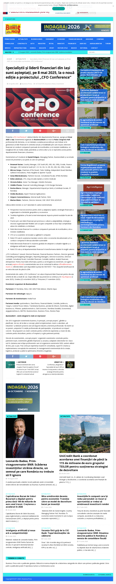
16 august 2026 (87, 205)
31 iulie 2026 (86, 128)
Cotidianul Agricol (104, 574)
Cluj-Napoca (66, 277)
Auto (32, 44)
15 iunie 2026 (83, 541)
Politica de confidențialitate (68, 5)
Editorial (83, 48)
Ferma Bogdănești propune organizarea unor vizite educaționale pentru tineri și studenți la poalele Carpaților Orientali (94, 170)
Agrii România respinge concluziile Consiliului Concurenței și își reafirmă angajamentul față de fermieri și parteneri (93, 197)
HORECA (33, 48)
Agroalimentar (96, 44)
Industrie (41, 44)
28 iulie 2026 (65, 473)
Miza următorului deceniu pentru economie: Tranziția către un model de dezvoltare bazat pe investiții (56, 500)
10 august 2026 (87, 103)
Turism (108, 44)
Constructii (22, 44)
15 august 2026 (87, 230)
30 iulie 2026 (86, 177)
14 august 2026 (87, 78)
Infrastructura (20, 48)
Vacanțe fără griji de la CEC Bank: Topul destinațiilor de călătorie (55, 533)
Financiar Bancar (75, 39)
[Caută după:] (99, 52)
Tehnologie (9, 44)
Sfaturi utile (63, 48)
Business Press (27, 84)
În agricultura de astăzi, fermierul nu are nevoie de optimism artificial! (93, 122)
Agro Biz (83, 44)
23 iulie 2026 (12, 536)
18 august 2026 (13, 479)
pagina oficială (18, 264)
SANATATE (60, 44)
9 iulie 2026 (47, 539)
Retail (51, 44)
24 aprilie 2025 (13, 84)
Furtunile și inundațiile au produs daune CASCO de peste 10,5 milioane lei (92, 72)
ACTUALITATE (23, 39)
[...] (55, 485)
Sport (51, 48)
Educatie (42, 48)
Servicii (7, 48)
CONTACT (94, 48)
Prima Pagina (10, 39)
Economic (61, 39)
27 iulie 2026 (47, 507)
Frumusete (72, 44)
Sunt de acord (58, 9)
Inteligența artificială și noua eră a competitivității (20, 531)
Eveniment (50, 39)
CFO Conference (19, 137)
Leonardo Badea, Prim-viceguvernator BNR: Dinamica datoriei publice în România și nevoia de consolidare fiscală (92, 534)
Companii (100, 39)
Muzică (74, 48)
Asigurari (89, 39)
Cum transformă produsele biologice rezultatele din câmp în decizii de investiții (93, 147)
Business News (36, 39)
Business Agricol (89, 574)
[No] (113, 6)
